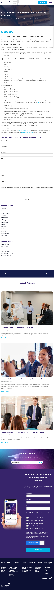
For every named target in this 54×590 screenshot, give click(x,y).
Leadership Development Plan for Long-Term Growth (21, 379)
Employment (32, 562)
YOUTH (36, 570)
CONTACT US (37, 571)
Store (45, 562)
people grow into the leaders (27, 132)
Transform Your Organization (37, 18)
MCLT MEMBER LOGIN (26, 570)
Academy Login (47, 578)
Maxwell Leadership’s (23, 130)
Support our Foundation (38, 568)
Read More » (5, 338)
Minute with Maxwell (48, 573)
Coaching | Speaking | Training (27, 568)
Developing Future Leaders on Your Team (17, 327)
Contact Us (42, 2)
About (3, 562)
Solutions (11, 570)
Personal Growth (3, 568)
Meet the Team (25, 571)
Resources (47, 567)
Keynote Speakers (13, 571)
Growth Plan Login (48, 577)
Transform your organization (13, 568)
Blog (2, 571)
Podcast (3, 570)
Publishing (39, 562)
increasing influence (37, 53)
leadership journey (46, 40)
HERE (39, 102)
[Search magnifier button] (41, 462)
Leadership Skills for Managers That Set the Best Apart (22, 432)
